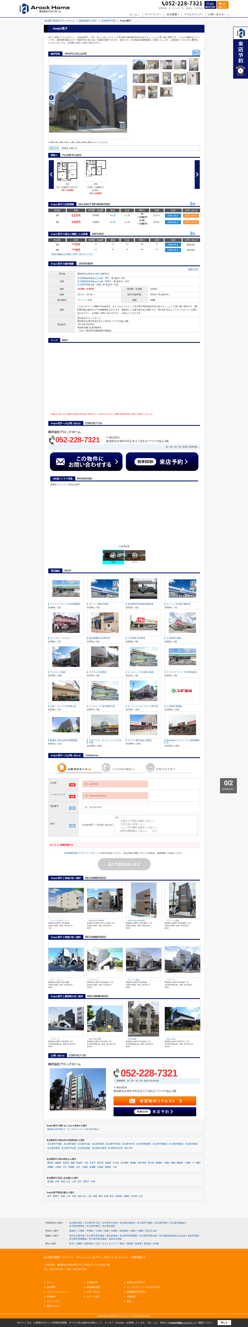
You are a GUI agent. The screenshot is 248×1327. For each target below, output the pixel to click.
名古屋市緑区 (84, 1148)
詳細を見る (173, 215)
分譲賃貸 (131, 1296)
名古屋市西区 (98, 1144)
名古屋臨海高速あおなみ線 (90, 278)
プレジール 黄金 (134, 980)
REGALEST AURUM (96, 920)
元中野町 (124, 1163)
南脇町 (133, 1163)
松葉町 (108, 1163)
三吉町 (99, 1230)
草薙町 (90, 1230)
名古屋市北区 (84, 1144)
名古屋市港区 (191, 1144)
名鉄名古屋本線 (77, 1235)
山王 (78, 1167)
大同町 (156, 1243)
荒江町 (151, 1163)
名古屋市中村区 (113, 1144)
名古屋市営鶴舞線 (78, 1239)
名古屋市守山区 (68, 1148)
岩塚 (106, 1196)
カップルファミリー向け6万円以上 (83, 1129)
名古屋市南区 (53, 1148)
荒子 (107, 278)
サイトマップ (53, 1301)
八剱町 (166, 1163)
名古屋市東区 (69, 1144)
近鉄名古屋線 (115, 1239)
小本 (115, 1167)
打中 (65, 1167)
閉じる (224, 1322)
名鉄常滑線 (193, 1235)
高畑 (99, 284)
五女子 (92, 1163)
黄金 (101, 1196)
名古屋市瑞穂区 (160, 1144)
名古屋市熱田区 (176, 1144)
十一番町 (196, 1163)
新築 (129, 1301)
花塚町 (71, 1167)
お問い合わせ (191, 215)
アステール (170, 980)
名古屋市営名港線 (98, 1239)
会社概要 (51, 1287)
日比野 (134, 1196)
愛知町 (50, 1163)
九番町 (140, 1230)
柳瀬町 (159, 1163)
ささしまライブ (109, 1243)
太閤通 (129, 1243)
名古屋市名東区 (99, 1148)
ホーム (50, 1282)
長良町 (66, 1163)
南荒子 (108, 281)
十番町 (187, 1163)
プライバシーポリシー (89, 853)
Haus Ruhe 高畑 (95, 1039)
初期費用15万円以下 (137, 1292)
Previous (51, 97)
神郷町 (50, 1167)
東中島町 (142, 1163)
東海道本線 (112, 1235)
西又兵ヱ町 (151, 1230)
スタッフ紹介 (93, 1296)
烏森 (95, 1196)
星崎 (106, 1230)
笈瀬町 (92, 1167)
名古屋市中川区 (91, 273)
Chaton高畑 (132, 1039)
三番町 (81, 1230)
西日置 (100, 1163)
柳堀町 (58, 1163)
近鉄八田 (81, 1196)
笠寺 (71, 1243)
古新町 (114, 1230)
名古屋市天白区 (115, 1148)
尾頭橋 (50, 1181)
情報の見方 (193, 269)
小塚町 (102, 273)
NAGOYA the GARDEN (136, 920)
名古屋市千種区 (54, 1144)
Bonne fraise (171, 1039)
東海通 (138, 1243)
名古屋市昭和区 (143, 1144)
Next (124, 97)
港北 (112, 1196)
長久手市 (128, 1148)
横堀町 (108, 1167)
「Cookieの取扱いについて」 (180, 1323)
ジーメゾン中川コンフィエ (60, 920)
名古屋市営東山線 (85, 284)
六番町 (126, 1196)
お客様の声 (92, 1282)
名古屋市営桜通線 (129, 1235)
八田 (89, 1196)
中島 (93, 1181)
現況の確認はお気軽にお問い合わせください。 (73, 254)
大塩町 (85, 1167)
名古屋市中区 (128, 1144)
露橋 (173, 1163)
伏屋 (57, 1181)
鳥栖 (133, 1230)
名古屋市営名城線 (96, 1235)
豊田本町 (89, 1243)
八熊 (86, 1163)
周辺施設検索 (93, 1287)
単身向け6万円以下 (56, 1129)
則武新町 (124, 1230)
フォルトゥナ (55, 1039)
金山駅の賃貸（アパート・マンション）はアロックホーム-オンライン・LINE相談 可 (95, 1257)
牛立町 (116, 1163)
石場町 (100, 1167)
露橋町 (180, 1163)
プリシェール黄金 (173, 920)
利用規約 (70, 853)
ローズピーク (94, 980)
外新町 (79, 1163)
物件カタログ (53, 1306)
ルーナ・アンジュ (56, 980)
